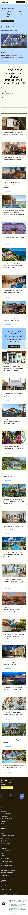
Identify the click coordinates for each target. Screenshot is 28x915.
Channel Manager (5, 815)
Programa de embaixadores (7, 873)
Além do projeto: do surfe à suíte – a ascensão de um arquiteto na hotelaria (13, 133)
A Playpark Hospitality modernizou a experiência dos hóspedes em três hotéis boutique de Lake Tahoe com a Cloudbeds (13, 185)
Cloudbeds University (5, 867)
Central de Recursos (5, 850)
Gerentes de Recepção (6, 843)
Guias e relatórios (5, 858)
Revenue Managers (5, 838)
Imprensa (3, 883)
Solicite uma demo (19, 2)
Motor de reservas (5, 816)
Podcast (3, 855)
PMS (2, 810)
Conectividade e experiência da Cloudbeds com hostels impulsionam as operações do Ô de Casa (13, 448)
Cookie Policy (22, 908)
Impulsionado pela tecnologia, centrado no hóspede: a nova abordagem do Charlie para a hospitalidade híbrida (13, 292)
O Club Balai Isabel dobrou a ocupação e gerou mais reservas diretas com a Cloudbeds (13, 767)
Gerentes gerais (4, 840)
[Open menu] (26, 2)
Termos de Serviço (4, 894)
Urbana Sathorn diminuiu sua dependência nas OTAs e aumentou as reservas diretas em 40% (13, 662)
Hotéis (2, 830)
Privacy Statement (13, 908)
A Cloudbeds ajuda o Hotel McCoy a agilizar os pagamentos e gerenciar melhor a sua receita (12, 421)
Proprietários (4, 841)
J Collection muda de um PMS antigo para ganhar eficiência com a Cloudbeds (13, 158)
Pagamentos (4, 811)
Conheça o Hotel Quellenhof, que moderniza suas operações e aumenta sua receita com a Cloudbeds (13, 368)
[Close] (26, 896)
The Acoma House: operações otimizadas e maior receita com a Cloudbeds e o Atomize (13, 238)
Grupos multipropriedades (6, 832)
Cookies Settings (14, 913)
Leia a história (8, 138)
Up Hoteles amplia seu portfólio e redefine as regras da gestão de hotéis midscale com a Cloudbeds (13, 714)
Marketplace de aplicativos (7, 872)
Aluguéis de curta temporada (7, 835)
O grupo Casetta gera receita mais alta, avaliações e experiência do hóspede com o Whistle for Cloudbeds (13, 394)
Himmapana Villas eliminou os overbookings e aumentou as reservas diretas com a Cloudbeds (12, 474)
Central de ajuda (4, 863)
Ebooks (2, 853)
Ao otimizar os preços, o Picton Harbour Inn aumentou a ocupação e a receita (13, 688)
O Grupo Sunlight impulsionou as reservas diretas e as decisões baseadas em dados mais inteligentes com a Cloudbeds (13, 212)
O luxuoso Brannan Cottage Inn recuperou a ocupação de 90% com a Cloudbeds (12, 740)
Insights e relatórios (5, 813)
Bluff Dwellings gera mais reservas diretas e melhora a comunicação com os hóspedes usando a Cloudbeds (13, 609)
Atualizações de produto (6, 865)
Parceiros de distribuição (6, 818)
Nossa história (4, 880)
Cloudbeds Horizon (5, 875)
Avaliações (3, 885)
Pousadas (3, 836)
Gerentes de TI (4, 845)
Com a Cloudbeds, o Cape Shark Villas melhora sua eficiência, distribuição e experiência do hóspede (13, 265)
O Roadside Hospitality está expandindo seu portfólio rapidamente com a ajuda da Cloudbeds (13, 554)
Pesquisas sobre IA (5, 825)
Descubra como (5, 61)
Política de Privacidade (14, 894)
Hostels (2, 833)
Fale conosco (4, 886)
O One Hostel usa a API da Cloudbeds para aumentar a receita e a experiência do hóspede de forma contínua (13, 318)
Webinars (3, 856)
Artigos (2, 852)
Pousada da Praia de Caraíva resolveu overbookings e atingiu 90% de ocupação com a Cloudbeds (13, 501)
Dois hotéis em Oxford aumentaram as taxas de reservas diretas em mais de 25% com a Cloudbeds (13, 527)
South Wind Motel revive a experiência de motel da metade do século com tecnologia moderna (13, 636)
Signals (2, 823)
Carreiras (3, 881)
